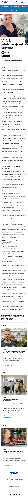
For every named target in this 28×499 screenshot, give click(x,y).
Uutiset (5, 373)
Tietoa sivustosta (13, 486)
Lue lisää (13, 10)
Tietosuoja (12, 482)
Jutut (6, 60)
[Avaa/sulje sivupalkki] (2, 16)
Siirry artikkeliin (6, 365)
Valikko (23, 2)
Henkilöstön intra (12, 490)
